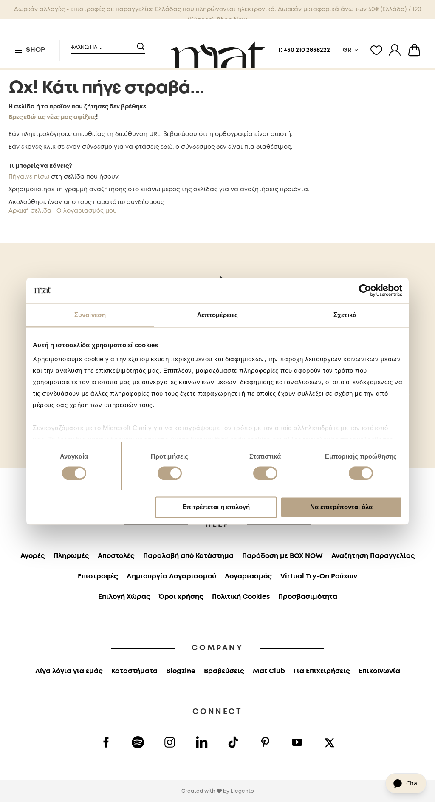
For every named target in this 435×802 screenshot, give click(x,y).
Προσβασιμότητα (307, 597)
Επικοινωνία (379, 671)
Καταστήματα (134, 671)
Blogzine (180, 671)
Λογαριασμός (248, 576)
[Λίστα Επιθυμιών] (376, 50)
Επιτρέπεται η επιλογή (216, 506)
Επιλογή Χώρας (124, 597)
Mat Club (269, 671)
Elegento (242, 791)
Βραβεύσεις (224, 671)
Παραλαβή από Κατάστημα (188, 556)
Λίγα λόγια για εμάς (69, 671)
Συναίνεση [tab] (90, 314)
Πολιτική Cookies (241, 597)
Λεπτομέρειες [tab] (217, 314)
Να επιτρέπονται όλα (341, 506)
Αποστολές (116, 556)
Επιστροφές (98, 576)
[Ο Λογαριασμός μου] (395, 50)
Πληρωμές (71, 556)
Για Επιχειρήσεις (322, 671)
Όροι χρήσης (181, 597)
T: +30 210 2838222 (303, 50)
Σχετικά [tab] (344, 314)
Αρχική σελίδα (29, 210)
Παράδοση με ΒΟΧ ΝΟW (282, 556)
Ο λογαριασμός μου (86, 210)
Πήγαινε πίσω (28, 176)
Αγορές (32, 556)
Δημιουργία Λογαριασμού (171, 576)
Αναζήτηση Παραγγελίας (373, 556)
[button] (102, 44)
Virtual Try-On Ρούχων (318, 576)
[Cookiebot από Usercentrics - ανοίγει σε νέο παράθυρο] (365, 290)
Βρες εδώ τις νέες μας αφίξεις (52, 117)
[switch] (170, 474)
